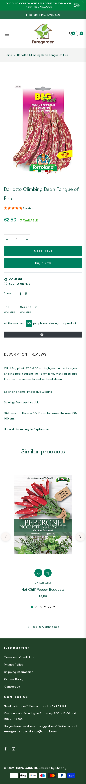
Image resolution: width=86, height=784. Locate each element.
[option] (43, 537)
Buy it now (43, 263)
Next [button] (80, 536)
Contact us (12, 686)
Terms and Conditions (19, 657)
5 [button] (49, 607)
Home (8, 55)
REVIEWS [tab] (39, 354)
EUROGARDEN (26, 768)
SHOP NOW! (77, 5)
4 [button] (45, 607)
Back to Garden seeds (45, 626)
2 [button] (36, 607)
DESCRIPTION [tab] (15, 354)
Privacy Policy (13, 664)
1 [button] (32, 607)
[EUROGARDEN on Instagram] (13, 748)
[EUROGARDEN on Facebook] (5, 748)
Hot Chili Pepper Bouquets (43, 590)
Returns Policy (13, 679)
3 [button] (41, 607)
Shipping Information (18, 672)
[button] (13, 208)
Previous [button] (5, 536)
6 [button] (54, 607)
